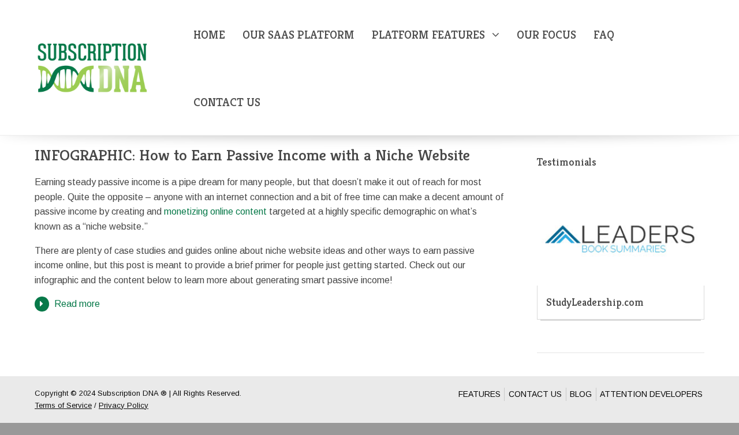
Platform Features (428, 35)
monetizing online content (215, 211)
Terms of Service (63, 405)
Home (209, 35)
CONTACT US (535, 394)
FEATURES (479, 394)
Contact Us (226, 102)
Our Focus (546, 35)
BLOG (581, 394)
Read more (77, 304)
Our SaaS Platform (298, 35)
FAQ (604, 35)
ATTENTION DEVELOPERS (651, 394)
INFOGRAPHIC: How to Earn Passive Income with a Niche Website (252, 155)
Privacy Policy (123, 405)
